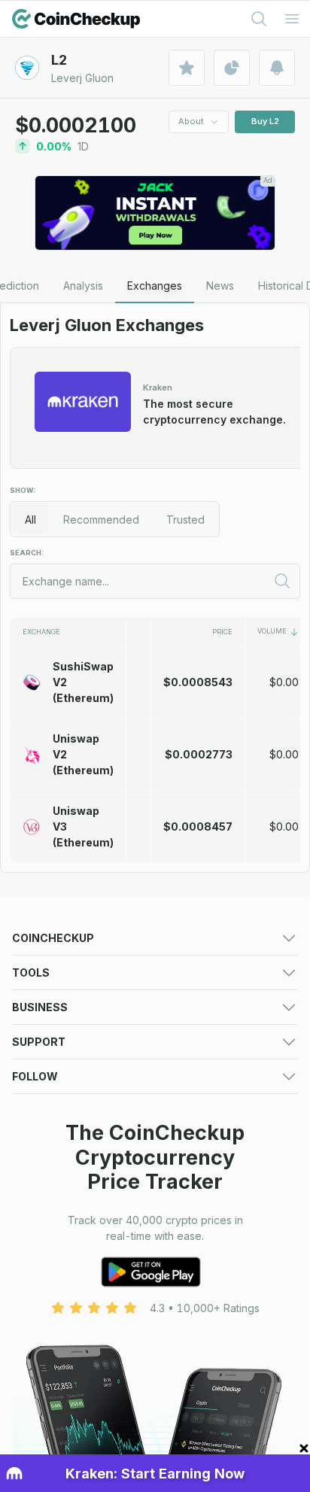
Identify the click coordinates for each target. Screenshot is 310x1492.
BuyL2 (265, 121)
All (30, 519)
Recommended (101, 519)
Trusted (185, 519)
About (191, 121)
